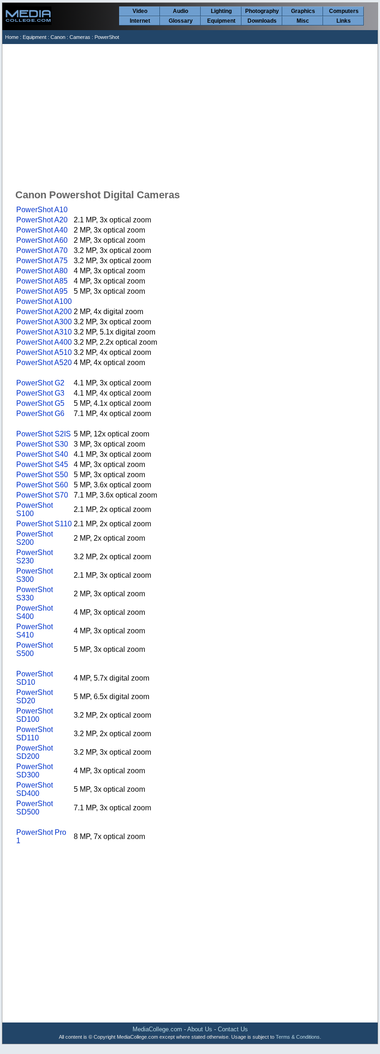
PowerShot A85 (42, 281)
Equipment (221, 21)
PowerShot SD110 (34, 734)
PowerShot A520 (44, 362)
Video (140, 11)
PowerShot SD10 (34, 678)
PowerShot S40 (42, 454)
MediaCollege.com (157, 1029)
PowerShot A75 (42, 261)
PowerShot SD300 (34, 771)
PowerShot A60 (42, 240)
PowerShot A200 (44, 312)
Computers (344, 11)
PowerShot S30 (42, 444)
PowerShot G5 (40, 403)
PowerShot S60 (42, 485)
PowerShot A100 (44, 301)
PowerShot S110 (44, 524)
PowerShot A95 (42, 291)
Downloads (262, 21)
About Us (199, 1029)
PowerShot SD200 (34, 752)
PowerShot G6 (40, 413)
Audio (180, 11)
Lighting (221, 11)
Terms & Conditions (298, 1037)
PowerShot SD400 (34, 789)
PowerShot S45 (42, 464)
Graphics (303, 11)
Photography (262, 11)
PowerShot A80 (42, 271)
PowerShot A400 (44, 342)
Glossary (181, 21)
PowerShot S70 (42, 495)
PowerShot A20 (42, 220)
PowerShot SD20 (34, 696)
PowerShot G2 (40, 383)
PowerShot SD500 (34, 808)
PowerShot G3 (40, 393)
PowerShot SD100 (34, 715)
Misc (303, 21)
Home (12, 37)
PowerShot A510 (44, 352)
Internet (140, 21)
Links (343, 21)
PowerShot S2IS (43, 434)
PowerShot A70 (42, 250)
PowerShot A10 (42, 210)
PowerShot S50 (42, 475)
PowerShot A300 (44, 322)
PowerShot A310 (44, 332)
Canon (58, 37)
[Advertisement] (190, 113)
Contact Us (233, 1029)
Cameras (80, 37)
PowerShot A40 (42, 230)
